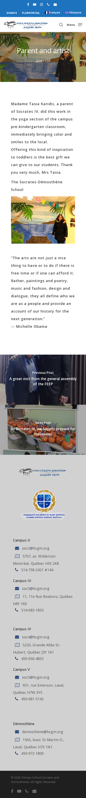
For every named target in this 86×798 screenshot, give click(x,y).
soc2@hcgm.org (35, 548)
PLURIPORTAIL (31, 13)
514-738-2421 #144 (36, 569)
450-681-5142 (32, 698)
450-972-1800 (32, 753)
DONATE (12, 13)
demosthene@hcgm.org (42, 731)
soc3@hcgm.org (35, 588)
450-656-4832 (32, 658)
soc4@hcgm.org (35, 637)
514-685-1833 (32, 610)
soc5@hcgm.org (35, 677)
